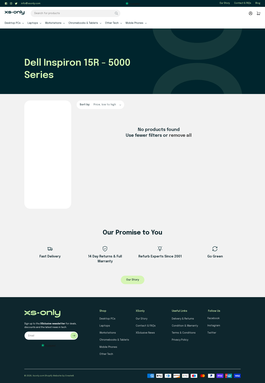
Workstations (108, 333)
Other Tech (106, 354)
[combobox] (75, 13)
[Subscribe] (74, 336)
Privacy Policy (180, 340)
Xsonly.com (38, 376)
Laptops (105, 326)
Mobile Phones (108, 347)
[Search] (116, 13)
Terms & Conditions (184, 333)
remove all (180, 135)
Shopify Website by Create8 (59, 376)
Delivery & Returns (183, 319)
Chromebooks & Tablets (114, 340)
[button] (14, 23)
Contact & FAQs (242, 3)
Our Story (225, 3)
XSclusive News (145, 333)
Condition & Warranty (185, 326)
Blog (257, 3)
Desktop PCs (107, 319)
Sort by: (85, 104)
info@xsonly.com (30, 4)
